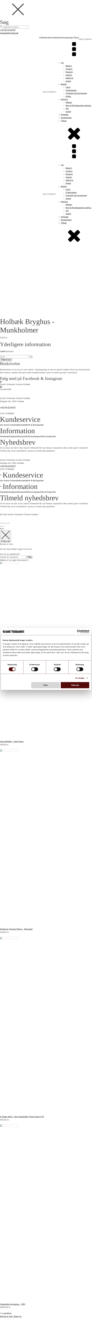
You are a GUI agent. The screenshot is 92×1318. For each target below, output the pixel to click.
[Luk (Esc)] (8, 523)
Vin (40, 37)
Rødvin (69, 66)
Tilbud (76, 37)
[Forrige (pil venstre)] (1, 526)
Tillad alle (75, 685)
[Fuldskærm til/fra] (3, 523)
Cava (68, 87)
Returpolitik (22, 436)
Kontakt (22, 425)
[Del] (6, 523)
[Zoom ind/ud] (1, 523)
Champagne (71, 90)
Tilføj (29, 557)
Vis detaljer (80, 678)
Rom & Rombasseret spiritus (78, 105)
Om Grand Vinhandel (9, 425)
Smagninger (67, 37)
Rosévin (69, 72)
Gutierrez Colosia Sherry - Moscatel (16, 929)
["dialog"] (46, 922)
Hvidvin (69, 69)
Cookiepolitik (50, 436)
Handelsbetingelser (8, 436)
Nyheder (58, 37)
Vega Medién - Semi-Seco (12, 741)
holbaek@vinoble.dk (9, 33)
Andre (68, 81)
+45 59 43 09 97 (8, 30)
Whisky (69, 102)
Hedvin (69, 75)
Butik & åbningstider (35, 425)
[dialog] (46, 14)
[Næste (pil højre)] (3, 526)
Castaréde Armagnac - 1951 (12, 1304)
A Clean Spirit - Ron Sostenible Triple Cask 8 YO (22, 1116)
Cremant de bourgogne (76, 93)
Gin (67, 108)
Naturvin (69, 78)
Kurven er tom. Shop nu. (11, 1316)
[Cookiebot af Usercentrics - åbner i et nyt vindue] (78, 631)
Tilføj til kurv (6, 360)
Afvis (45, 685)
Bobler (45, 37)
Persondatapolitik (36, 436)
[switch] (34, 669)
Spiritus (51, 37)
